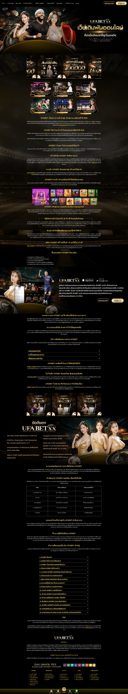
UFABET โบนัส (30, 387)
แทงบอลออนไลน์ (63, 125)
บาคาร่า (74, 225)
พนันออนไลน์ (78, 540)
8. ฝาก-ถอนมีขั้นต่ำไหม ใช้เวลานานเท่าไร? (52, 583)
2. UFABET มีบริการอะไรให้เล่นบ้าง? (50, 561)
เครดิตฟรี (47, 679)
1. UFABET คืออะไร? (46, 557)
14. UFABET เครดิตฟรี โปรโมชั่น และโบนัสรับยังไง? (55, 605)
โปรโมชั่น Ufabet (34, 677)
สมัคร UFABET (31, 245)
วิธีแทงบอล (94, 162)
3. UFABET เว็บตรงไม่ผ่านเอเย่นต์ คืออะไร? (52, 564)
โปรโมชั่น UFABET (27, 3)
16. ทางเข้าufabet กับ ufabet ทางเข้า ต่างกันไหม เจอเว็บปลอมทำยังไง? (60, 612)
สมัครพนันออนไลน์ (49, 676)
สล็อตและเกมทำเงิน (35, 358)
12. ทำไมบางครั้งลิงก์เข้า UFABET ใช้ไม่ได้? (52, 597)
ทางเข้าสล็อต (78, 674)
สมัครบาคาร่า (63, 676)
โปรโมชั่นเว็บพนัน (49, 677)
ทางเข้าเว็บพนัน (48, 674)
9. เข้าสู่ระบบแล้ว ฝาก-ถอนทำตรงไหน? (51, 586)
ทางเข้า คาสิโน (94, 674)
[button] (64, 351)
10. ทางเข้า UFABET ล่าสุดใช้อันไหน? (51, 590)
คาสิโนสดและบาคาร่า (36, 355)
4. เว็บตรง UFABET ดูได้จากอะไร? (50, 568)
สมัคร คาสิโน (94, 676)
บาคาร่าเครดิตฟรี (64, 679)
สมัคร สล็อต (78, 676)
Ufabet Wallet (59, 3)
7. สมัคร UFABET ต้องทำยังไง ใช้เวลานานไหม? (54, 579)
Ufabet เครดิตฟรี (34, 681)
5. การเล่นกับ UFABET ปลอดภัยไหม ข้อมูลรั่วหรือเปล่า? (56, 572)
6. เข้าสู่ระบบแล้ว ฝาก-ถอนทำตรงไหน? (51, 575)
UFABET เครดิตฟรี (39, 3)
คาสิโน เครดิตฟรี (95, 679)
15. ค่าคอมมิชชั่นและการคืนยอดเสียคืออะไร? (53, 608)
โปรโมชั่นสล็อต (79, 677)
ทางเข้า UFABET (31, 172)
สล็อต (63, 322)
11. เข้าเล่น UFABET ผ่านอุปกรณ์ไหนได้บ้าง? (53, 594)
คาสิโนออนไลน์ (88, 627)
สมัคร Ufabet (18, 3)
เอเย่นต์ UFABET (50, 3)
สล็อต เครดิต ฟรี (79, 679)
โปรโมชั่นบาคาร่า (64, 677)
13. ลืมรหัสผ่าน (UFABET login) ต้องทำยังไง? (53, 601)
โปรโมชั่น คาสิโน (95, 677)
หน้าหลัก (64, 692)
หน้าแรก (3, 3)
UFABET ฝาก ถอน (70, 3)
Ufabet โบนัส (33, 679)
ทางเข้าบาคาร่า (64, 674)
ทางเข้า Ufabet (10, 3)
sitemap (77, 3)
